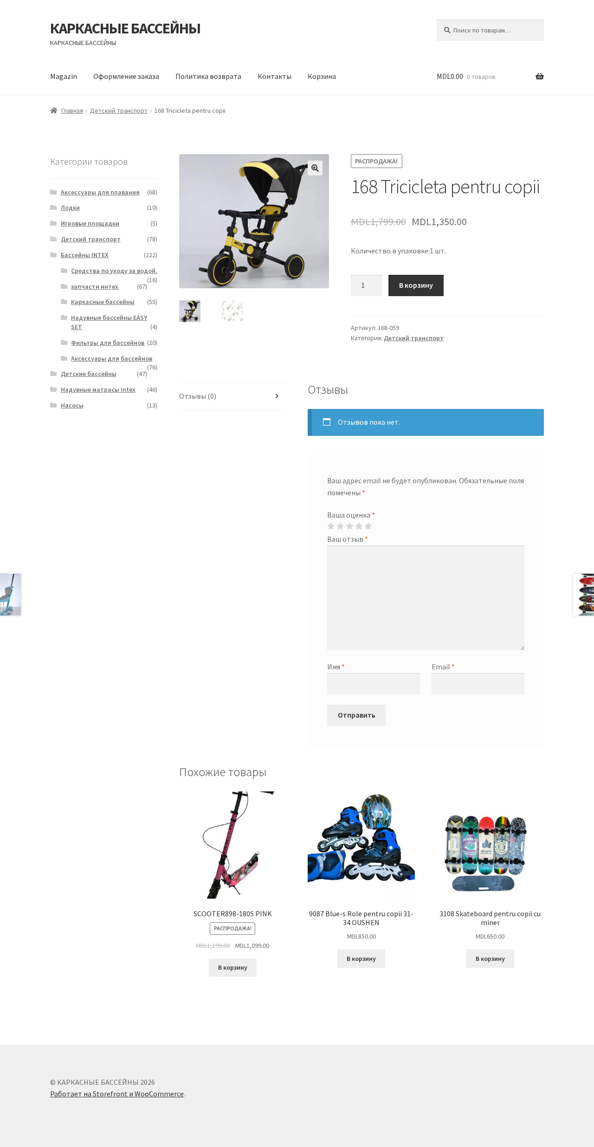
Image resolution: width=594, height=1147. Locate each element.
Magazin (63, 76)
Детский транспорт (119, 110)
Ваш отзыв (347, 539)
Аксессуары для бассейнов (111, 358)
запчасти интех (94, 286)
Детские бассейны (88, 373)
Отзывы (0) (197, 396)
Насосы (72, 405)
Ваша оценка (351, 514)
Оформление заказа (126, 76)
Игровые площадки (90, 223)
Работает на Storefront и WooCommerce (117, 1093)
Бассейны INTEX (85, 255)
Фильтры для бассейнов (107, 342)
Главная (72, 110)
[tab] (232, 396)
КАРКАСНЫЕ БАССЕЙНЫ (125, 28)
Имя (336, 666)
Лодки (70, 207)
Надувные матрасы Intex (98, 389)
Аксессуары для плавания (100, 192)
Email (443, 666)
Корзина (322, 76)
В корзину (416, 285)
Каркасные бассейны (103, 302)
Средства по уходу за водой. (114, 270)
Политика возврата (208, 76)
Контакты (274, 76)
